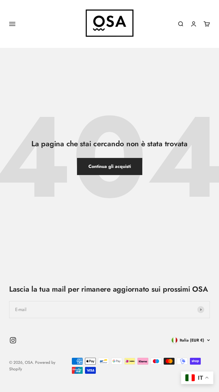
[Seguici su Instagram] (13, 340)
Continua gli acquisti (109, 166)
